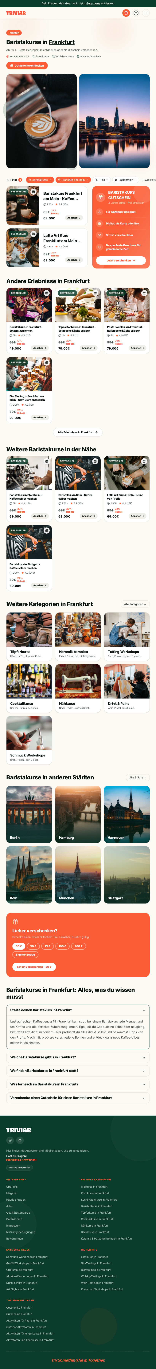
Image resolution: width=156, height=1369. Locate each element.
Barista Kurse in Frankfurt (96, 1206)
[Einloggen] (136, 13)
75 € (47, 946)
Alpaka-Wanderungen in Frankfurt (27, 1276)
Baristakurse (40, 179)
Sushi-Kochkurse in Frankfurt (99, 1199)
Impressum (13, 1225)
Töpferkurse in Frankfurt (96, 1212)
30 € (19, 946)
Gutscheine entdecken (29, 65)
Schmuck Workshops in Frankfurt (27, 1256)
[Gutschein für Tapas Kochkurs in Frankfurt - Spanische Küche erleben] (95, 293)
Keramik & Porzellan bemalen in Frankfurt (106, 1238)
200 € (79, 946)
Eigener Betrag (25, 954)
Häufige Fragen (15, 1199)
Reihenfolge (126, 179)
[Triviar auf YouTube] (20, 1140)
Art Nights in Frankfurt (20, 1289)
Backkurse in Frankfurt (95, 1232)
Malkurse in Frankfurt (94, 1186)
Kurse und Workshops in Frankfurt (102, 1289)
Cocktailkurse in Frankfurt (97, 1219)
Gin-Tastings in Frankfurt (96, 1263)
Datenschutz (14, 1219)
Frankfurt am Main (73, 179)
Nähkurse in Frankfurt (94, 1225)
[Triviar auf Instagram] (10, 1140)
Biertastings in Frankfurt (96, 1269)
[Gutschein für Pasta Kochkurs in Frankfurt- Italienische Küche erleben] (144, 293)
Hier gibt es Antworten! (21, 1159)
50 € (33, 946)
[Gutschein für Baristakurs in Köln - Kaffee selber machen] (95, 461)
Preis (102, 179)
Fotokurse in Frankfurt (94, 1256)
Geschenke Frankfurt (19, 1307)
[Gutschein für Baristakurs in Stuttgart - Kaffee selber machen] (47, 530)
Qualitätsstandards (18, 1212)
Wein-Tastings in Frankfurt (97, 1282)
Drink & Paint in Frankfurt (21, 1282)
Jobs (9, 1206)
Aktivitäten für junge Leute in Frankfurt (30, 1333)
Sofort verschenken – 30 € (34, 966)
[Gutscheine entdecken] (126, 13)
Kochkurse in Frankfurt (95, 1193)
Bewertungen (14, 1238)
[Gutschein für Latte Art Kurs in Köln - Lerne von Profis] (144, 461)
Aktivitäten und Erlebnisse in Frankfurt (30, 1340)
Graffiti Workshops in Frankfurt (25, 1263)
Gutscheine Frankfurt (19, 1314)
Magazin (11, 1193)
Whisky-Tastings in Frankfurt (98, 1276)
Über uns (12, 1186)
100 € (62, 946)
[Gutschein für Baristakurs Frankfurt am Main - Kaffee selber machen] (33, 192)
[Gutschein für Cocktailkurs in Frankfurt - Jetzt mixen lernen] (47, 293)
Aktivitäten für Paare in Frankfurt (26, 1320)
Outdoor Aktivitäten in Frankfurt (26, 1327)
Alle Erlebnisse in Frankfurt (75, 432)
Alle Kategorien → (135, 604)
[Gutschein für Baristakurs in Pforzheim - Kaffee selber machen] (47, 461)
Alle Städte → (137, 777)
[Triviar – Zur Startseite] (16, 13)
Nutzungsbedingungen (20, 1232)
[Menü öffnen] (146, 13)
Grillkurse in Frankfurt (19, 1269)
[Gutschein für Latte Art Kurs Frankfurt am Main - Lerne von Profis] (33, 234)
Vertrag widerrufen (19, 1167)
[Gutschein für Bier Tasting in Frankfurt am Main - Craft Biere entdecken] (47, 362)
